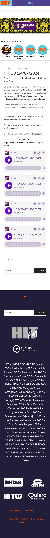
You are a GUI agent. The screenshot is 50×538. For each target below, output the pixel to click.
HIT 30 (10, 260)
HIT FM (25, 69)
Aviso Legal (16, 510)
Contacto (30, 510)
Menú (30, 3)
